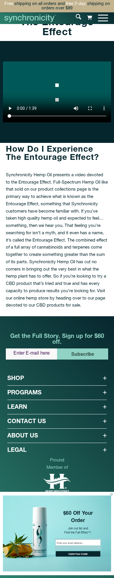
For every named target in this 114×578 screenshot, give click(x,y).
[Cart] (86, 18)
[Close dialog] (111, 494)
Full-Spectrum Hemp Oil (76, 182)
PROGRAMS (24, 393)
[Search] (75, 18)
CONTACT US (26, 422)
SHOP (15, 379)
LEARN (17, 408)
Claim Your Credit (77, 553)
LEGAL (17, 451)
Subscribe (82, 353)
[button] (57, 378)
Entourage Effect (34, 182)
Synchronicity (84, 204)
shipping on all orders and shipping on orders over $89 (57, 6)
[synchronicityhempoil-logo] (30, 18)
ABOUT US (22, 436)
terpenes (81, 247)
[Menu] (100, 18)
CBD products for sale (58, 305)
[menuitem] (75, 18)
